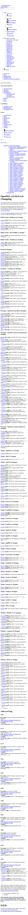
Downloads (6, 91)
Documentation (7, 92)
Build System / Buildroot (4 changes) (18, 147)
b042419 (3, 352)
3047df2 (3, 323)
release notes (9, 213)
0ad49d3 (3, 481)
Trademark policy (8, 124)
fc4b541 (3, 293)
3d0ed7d (3, 639)
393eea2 (4, 683)
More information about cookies (10, 890)
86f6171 (3, 628)
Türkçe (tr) (9, 60)
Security (5, 98)
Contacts (6, 127)
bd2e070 (3, 473)
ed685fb (4, 617)
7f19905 (4, 364)
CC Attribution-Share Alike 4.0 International (11, 911)
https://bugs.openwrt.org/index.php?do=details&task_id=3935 (11, 865)
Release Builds (7, 76)
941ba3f (3, 496)
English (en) (9, 41)
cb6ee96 (4, 361)
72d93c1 (3, 602)
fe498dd (3, 357)
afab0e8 (4, 669)
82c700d (3, 281)
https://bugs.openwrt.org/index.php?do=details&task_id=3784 (11, 764)
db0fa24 (4, 389)
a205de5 (3, 594)
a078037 (3, 642)
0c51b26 (3, 340)
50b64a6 (4, 341)
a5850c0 (3, 490)
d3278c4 (3, 228)
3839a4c (3, 636)
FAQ (5, 99)
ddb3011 (4, 677)
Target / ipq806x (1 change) (16, 175)
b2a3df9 (3, 337)
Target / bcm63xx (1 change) (16, 171)
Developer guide (10, 96)
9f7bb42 (4, 700)
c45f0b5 (4, 349)
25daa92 (3, 512)
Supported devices (8, 88)
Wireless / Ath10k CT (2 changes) (18, 188)
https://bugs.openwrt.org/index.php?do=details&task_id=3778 (11, 750)
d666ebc (3, 442)
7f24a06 (4, 399)
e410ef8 (3, 278)
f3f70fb (3, 397)
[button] (5, 12)
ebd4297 (4, 404)
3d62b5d (3, 324)
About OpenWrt (7, 115)
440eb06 (4, 422)
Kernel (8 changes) (14, 152)
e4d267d (4, 688)
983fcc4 (3, 484)
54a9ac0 (4, 618)
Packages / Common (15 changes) (18, 153)
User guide (9, 95)
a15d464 (4, 686)
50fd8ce (4, 691)
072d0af (3, 441)
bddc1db (4, 664)
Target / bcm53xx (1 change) (16, 169)
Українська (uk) (10, 62)
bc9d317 (4, 411)
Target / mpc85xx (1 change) (16, 180)
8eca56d (4, 621)
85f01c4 (4, 415)
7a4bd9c (3, 235)
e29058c (4, 694)
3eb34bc (3, 301)
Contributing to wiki (8, 109)
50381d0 (4, 367)
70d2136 (4, 344)
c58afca (3, 242)
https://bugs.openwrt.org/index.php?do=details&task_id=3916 (11, 851)
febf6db (3, 486)
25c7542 (3, 431)
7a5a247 (3, 320)
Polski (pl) (9, 55)
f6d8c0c (3, 275)
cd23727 (4, 346)
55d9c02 (3, 421)
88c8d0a (3, 303)
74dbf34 (3, 316)
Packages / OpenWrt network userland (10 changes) (16, 158)
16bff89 (4, 378)
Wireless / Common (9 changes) (17, 190)
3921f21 (3, 274)
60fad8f (3, 245)
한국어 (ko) (9, 53)
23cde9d (3, 574)
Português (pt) (10, 56)
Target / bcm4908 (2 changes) (17, 168)
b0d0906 (4, 373)
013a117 (4, 384)
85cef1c (3, 257)
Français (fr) (9, 48)
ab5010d (3, 283)
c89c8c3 (4, 697)
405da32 (4, 403)
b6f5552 (4, 624)
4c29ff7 (3, 644)
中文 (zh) (9, 64)
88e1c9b (3, 475)
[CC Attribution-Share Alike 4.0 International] (4, 906)
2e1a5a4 (3, 264)
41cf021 (4, 672)
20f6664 (3, 662)
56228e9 (3, 467)
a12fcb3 (4, 407)
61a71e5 (4, 359)
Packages (6, 90)
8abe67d (3, 608)
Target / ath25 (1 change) (15, 164)
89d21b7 (3, 298)
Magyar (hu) (9, 49)
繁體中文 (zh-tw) (11, 66)
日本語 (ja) (9, 52)
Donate (5, 120)
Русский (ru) (10, 59)
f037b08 (4, 386)
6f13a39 (3, 655)
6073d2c (3, 261)
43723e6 (3, 470)
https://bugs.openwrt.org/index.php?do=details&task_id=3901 (11, 822)
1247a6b (3, 514)
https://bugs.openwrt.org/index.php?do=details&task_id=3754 (11, 735)
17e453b (4, 418)
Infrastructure (7, 118)
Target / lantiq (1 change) (15, 176)
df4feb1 (3, 538)
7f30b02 (4, 381)
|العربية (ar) (9, 42)
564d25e (4, 410)
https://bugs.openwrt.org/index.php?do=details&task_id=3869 (11, 807)
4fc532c (4, 443)
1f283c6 (4, 395)
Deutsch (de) (10, 45)
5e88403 (4, 438)
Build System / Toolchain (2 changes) (18, 151)
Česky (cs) (9, 44)
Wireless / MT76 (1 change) (16, 191)
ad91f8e (4, 705)
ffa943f (3, 478)
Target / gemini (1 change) (16, 172)
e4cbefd (4, 680)
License (5, 126)
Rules (5, 116)
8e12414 (4, 435)
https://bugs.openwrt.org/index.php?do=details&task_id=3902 (11, 836)
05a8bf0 (3, 271)
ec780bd (3, 252)
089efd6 (3, 414)
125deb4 (3, 313)
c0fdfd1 (3, 319)
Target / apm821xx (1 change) (17, 163)
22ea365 (4, 702)
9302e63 (3, 652)
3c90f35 (4, 666)
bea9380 (3, 650)
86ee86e (4, 432)
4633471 (3, 400)
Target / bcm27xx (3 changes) (17, 167)
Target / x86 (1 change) (15, 187)
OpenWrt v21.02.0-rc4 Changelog (12, 79)
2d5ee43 (3, 265)
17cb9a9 (3, 493)
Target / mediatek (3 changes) (16, 179)
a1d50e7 (3, 263)
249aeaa (3, 306)
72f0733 (3, 551)
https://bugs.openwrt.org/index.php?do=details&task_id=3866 (11, 793)
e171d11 (3, 285)
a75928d (3, 287)
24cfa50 (3, 615)
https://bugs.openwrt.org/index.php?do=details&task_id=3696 (11, 721)
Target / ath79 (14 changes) (16, 165)
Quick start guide (11, 94)
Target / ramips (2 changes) (16, 184)
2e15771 (3, 223)
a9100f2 (3, 329)
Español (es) (9, 46)
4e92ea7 (4, 392)
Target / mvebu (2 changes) (16, 182)
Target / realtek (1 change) (16, 186)
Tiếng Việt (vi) (10, 63)
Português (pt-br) (11, 58)
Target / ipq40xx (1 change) (16, 173)
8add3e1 (3, 220)
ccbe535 (3, 647)
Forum (5, 100)
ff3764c (4, 375)
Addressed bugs (10, 192)
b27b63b (3, 327)
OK (2, 890)
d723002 (3, 295)
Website (5, 123)
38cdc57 (3, 567)
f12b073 (4, 370)
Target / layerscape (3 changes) (17, 177)
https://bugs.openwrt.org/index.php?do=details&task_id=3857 (11, 779)
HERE (8, 900)
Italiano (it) (9, 50)
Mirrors (5, 119)
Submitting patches (8, 106)
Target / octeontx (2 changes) (16, 183)
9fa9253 (3, 290)
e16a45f (3, 348)
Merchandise (7, 122)
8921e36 (3, 355)
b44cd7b (4, 626)
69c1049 (3, 259)
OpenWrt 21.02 (7, 77)
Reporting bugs (7, 108)
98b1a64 (3, 255)
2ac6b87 (4, 675)
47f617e (3, 225)
